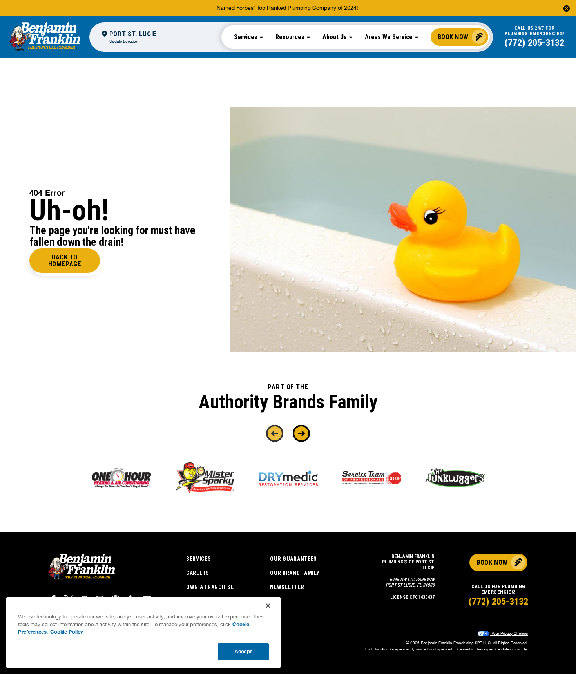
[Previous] (274, 433)
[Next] (301, 433)
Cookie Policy (66, 632)
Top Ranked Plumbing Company (296, 8)
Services (198, 559)
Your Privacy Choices (509, 633)
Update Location (123, 41)
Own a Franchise (210, 587)
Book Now (453, 37)
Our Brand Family (294, 573)
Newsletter (287, 587)
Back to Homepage (64, 260)
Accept (243, 651)
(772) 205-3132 (534, 42)
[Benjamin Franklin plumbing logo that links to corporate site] (44, 36)
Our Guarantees (293, 559)
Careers (197, 573)
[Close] (268, 605)
